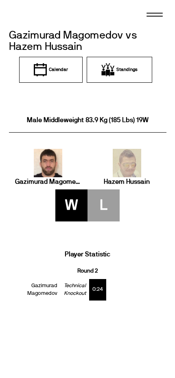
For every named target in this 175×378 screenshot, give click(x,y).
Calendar (58, 69)
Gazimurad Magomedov (48, 181)
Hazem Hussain (127, 181)
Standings (127, 69)
